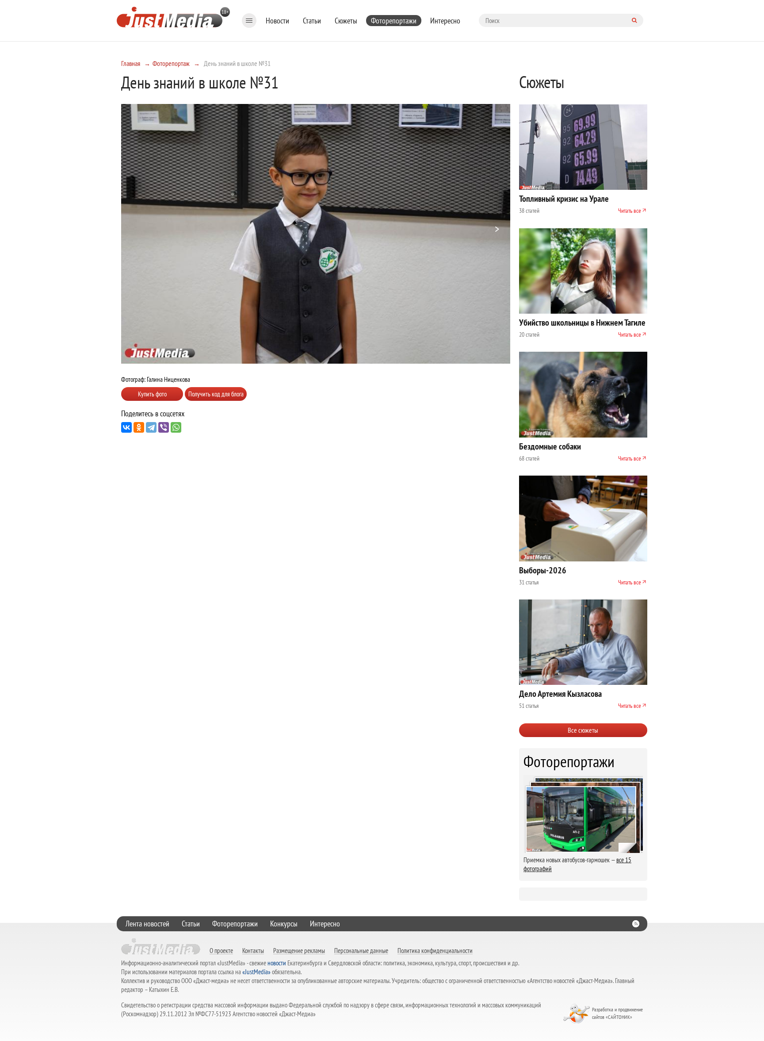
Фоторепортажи (393, 20)
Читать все (629, 210)
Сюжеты (346, 20)
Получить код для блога (216, 394)
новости (276, 963)
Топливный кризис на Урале (564, 198)
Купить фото (152, 394)
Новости (277, 20)
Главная (130, 63)
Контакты (253, 950)
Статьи (312, 20)
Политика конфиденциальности (435, 950)
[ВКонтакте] (126, 427)
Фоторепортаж (171, 63)
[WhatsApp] (176, 427)
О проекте (221, 950)
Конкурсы (284, 923)
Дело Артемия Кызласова (560, 693)
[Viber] (163, 427)
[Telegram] (151, 427)
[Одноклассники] (139, 427)
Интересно (445, 20)
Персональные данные (361, 950)
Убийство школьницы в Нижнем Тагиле (582, 322)
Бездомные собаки (550, 446)
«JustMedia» (256, 972)
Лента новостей (147, 923)
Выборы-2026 (542, 570)
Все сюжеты (583, 730)
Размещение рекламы (299, 950)
